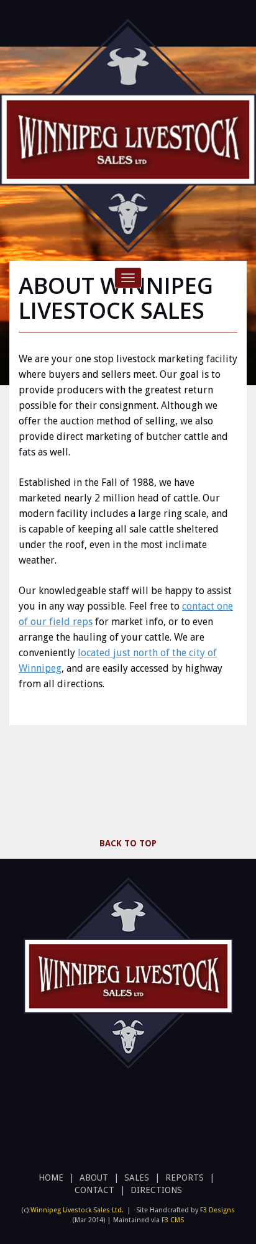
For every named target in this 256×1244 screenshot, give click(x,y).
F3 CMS (173, 1220)
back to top (128, 843)
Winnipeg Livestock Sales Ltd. (77, 1210)
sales (136, 1177)
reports (184, 1177)
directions (156, 1190)
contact (94, 1190)
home (51, 1177)
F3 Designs (217, 1210)
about (94, 1177)
